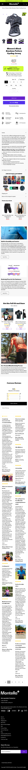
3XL (11, 85)
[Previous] (3, 14)
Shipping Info (4, 193)
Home (3, 8)
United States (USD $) (6, 762)
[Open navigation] (4, 4)
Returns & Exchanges (5, 724)
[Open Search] (24, 4)
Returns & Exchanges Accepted (8, 196)
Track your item (4, 739)
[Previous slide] (2, 319)
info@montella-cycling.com (7, 702)
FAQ (2, 726)
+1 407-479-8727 (4, 700)
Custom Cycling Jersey (6, 733)
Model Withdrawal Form (6, 735)
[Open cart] (26, 4)
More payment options (14, 105)
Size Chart (3, 722)
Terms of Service (4, 730)
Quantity (14, 88)
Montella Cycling (12, 767)
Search (2, 716)
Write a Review (13, 403)
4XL (16, 85)
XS (6, 82)
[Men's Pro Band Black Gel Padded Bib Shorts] (20, 208)
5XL (21, 85)
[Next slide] (25, 319)
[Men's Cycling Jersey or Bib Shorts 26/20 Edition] (21, 314)
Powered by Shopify (21, 767)
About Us (3, 718)
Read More (5, 257)
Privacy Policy (4, 728)
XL (21, 82)
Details (3, 132)
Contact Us (3, 737)
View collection (14, 305)
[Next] (6, 14)
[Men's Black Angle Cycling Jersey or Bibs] (7, 314)
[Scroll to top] (25, 767)
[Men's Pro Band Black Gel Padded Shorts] (7, 208)
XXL (7, 85)
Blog (2, 731)
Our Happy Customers (6, 170)
